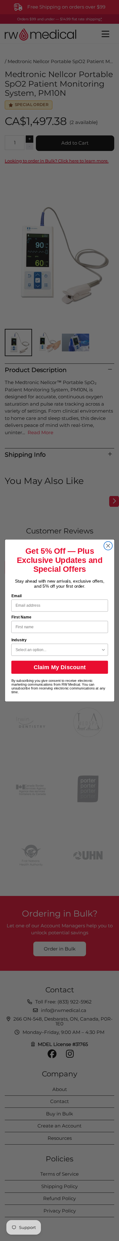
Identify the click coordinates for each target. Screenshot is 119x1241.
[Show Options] (103, 650)
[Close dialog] (108, 545)
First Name (21, 617)
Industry (18, 640)
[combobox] (58, 650)
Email (16, 596)
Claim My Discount (59, 667)
